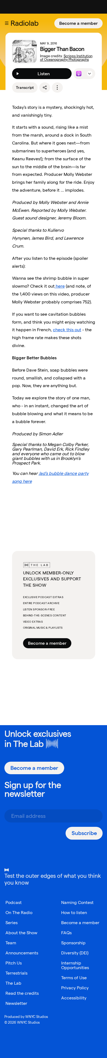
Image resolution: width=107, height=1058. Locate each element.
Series (11, 922)
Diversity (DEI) (74, 953)
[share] (44, 87)
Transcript (25, 87)
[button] (6, 23)
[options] (57, 87)
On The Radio (18, 912)
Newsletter (16, 1003)
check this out (67, 329)
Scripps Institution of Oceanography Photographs (66, 57)
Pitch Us (13, 963)
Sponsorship (73, 943)
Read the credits (22, 993)
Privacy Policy (75, 987)
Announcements (21, 953)
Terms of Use (74, 977)
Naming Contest (77, 902)
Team (10, 943)
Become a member (78, 23)
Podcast (13, 902)
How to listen (74, 912)
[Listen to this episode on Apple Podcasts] (78, 73)
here (60, 286)
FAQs (66, 932)
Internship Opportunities (75, 965)
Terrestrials (16, 973)
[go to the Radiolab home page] (26, 23)
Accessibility (73, 998)
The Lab (28, 744)
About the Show (21, 932)
